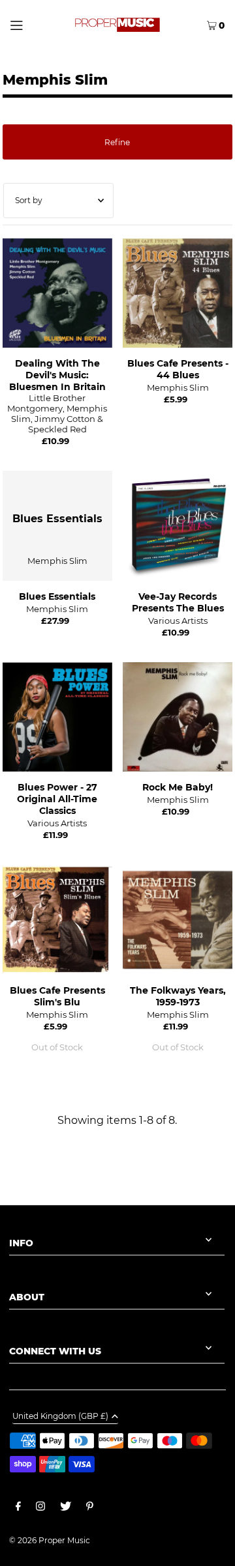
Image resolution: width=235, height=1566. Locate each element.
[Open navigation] (29, 24)
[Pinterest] (89, 1508)
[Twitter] (65, 1508)
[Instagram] (40, 1508)
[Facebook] (18, 1508)
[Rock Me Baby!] (177, 717)
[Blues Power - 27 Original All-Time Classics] (57, 717)
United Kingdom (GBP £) (60, 1416)
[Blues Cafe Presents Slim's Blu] (57, 919)
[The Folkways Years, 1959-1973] (177, 919)
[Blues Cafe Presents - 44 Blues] (177, 293)
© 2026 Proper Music (49, 1540)
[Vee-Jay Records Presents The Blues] (177, 525)
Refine (117, 142)
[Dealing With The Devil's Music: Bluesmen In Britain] (57, 293)
